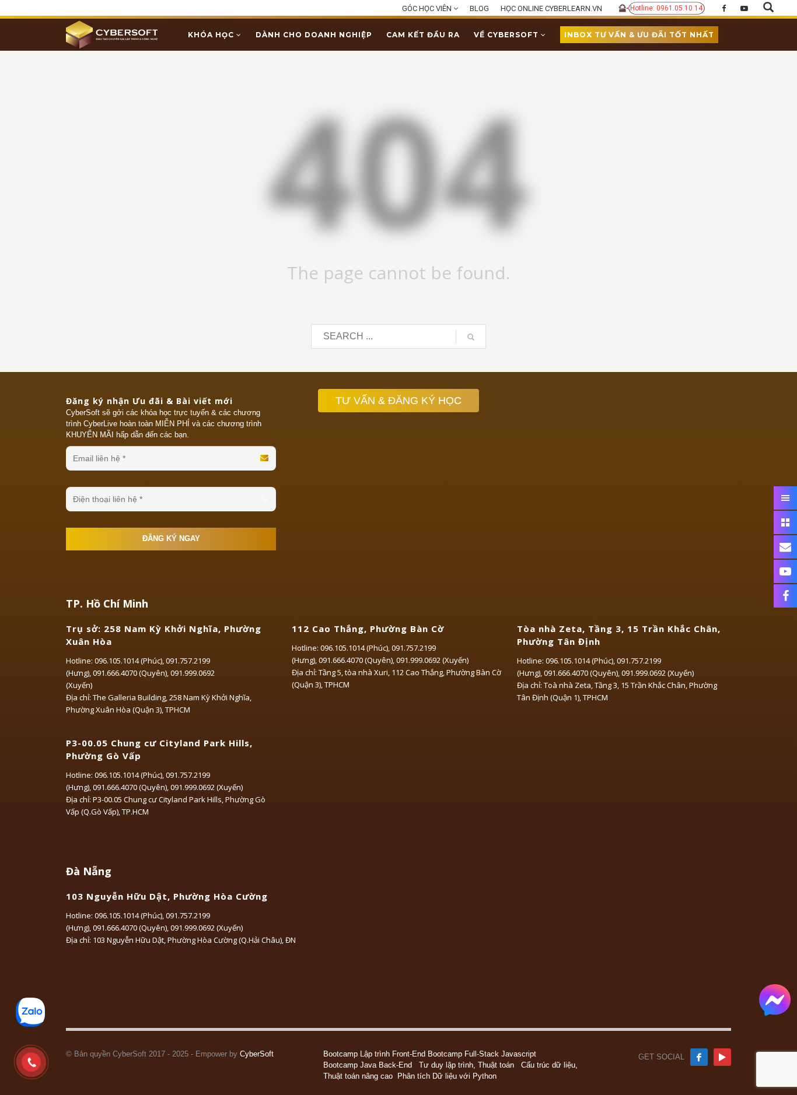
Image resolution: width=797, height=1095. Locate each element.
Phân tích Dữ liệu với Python (447, 1076)
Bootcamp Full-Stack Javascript (482, 1054)
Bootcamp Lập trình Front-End (374, 1054)
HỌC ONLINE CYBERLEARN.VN (551, 8)
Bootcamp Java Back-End (367, 1065)
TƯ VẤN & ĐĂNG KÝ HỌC (398, 400)
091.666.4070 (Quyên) (130, 673)
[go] (471, 337)
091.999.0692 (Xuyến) (432, 660)
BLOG (479, 8)
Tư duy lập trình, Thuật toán (466, 1065)
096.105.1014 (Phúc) (128, 660)
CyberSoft (257, 1054)
